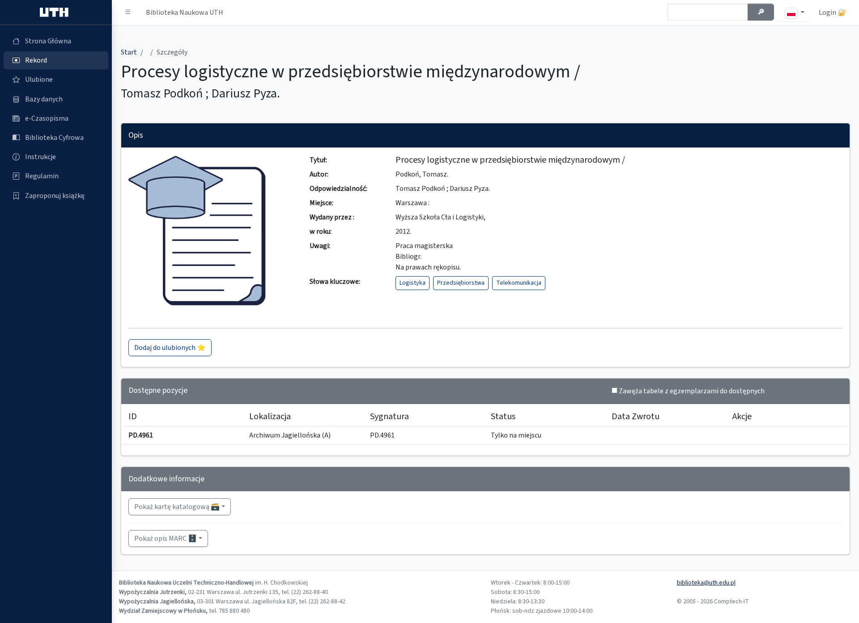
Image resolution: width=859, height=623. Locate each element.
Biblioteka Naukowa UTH (184, 12)
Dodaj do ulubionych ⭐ (170, 348)
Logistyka (412, 282)
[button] (128, 12)
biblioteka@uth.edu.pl (706, 582)
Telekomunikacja (518, 282)
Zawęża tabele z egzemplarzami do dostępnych (692, 391)
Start (129, 52)
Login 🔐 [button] (832, 12)
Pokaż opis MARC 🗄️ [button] (165, 538)
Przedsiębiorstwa (461, 282)
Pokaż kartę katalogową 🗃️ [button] (177, 507)
